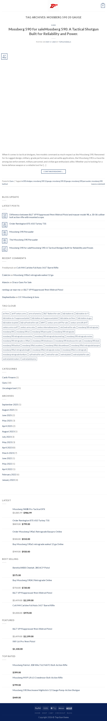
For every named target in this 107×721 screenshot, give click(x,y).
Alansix (5, 282)
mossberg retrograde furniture (15, 354)
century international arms (47, 327)
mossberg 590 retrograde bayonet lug (49, 336)
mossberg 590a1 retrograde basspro (85, 345)
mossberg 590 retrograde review (79, 336)
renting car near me (11, 289)
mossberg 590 (8, 332)
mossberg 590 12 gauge (42, 181)
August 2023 (8, 431)
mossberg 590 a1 (23, 332)
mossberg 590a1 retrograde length (16, 350)
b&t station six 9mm (67, 318)
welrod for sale (52, 354)
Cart (51, 713)
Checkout (60, 713)
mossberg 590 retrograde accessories (17, 336)
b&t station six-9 (82, 313)
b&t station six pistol (10, 323)
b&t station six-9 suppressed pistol (16, 318)
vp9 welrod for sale (36, 354)
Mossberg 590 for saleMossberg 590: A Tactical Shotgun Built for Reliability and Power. (51, 247)
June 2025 (7, 415)
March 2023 (8, 453)
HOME (37, 713)
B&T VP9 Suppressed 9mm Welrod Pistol (43, 289)
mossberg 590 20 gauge (61, 181)
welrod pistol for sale (81, 354)
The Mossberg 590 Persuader (23, 239)
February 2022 (9, 474)
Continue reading (53, 171)
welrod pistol (66, 354)
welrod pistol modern (11, 359)
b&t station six (68, 313)
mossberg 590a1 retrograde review (46, 350)
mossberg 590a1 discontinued (57, 345)
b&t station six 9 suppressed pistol (45, 318)
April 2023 (7, 447)
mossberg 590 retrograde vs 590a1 (16, 341)
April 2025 (7, 426)
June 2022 (7, 458)
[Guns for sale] (53, 6)
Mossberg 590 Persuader (21, 231)
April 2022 (7, 469)
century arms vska (27, 327)
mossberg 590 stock (91, 341)
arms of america (35, 313)
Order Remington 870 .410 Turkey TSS (27, 223)
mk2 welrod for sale (68, 327)
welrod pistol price (29, 359)
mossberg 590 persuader (81, 181)
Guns (53, 25)
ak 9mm (6, 313)
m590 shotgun (27, 181)
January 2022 (8, 480)
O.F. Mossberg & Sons (28, 297)
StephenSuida (8, 297)
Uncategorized (9, 388)
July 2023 (6, 436)
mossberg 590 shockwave (43, 341)
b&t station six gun (85, 318)
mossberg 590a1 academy (32, 345)
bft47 (43, 323)
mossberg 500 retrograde (88, 327)
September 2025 (10, 404)
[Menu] (3, 5)
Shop (44, 713)
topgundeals (65, 42)
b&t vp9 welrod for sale (29, 323)
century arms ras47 (10, 327)
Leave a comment (98, 184)
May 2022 (7, 463)
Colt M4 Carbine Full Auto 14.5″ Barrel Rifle (37, 267)
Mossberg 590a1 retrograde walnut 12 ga (33, 275)
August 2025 (8, 409)
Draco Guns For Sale (21, 282)
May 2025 (7, 420)
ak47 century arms (19, 313)
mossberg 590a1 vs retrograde (75, 350)
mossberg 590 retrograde (64, 332)
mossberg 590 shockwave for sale (68, 341)
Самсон (6, 275)
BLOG (69, 713)
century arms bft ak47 (78, 323)
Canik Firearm (9, 377)
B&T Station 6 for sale (52, 313)
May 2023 (7, 442)
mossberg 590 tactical (11, 345)
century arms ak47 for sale (58, 323)
